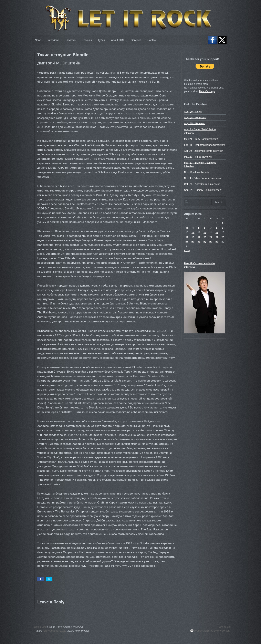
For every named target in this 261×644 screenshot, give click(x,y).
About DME (118, 40)
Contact (152, 40)
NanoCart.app (207, 91)
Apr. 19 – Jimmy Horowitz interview (203, 150)
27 (204, 241)
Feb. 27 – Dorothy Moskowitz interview (200, 164)
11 (192, 232)
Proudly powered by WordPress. (212, 630)
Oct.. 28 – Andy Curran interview (202, 184)
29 (217, 241)
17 (187, 237)
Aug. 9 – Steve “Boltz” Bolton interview (200, 131)
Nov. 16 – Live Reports (196, 172)
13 (204, 232)
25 (192, 241)
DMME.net (40, 627)
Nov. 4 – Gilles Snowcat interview (202, 178)
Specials (87, 40)
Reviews (71, 40)
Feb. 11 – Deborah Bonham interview (204, 144)
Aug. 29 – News (193, 111)
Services (136, 40)
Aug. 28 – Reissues (195, 117)
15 (217, 232)
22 (217, 237)
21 (210, 237)
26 (199, 241)
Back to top (224, 627)
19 (199, 237)
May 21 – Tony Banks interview (201, 138)
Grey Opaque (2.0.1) (54, 630)
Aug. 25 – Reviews (194, 123)
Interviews (54, 40)
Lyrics (101, 40)
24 (187, 241)
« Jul (187, 250)
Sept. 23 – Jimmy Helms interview (202, 189)
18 (192, 237)
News (38, 40)
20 (204, 237)
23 (222, 237)
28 (210, 241)
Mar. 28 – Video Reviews (198, 156)
